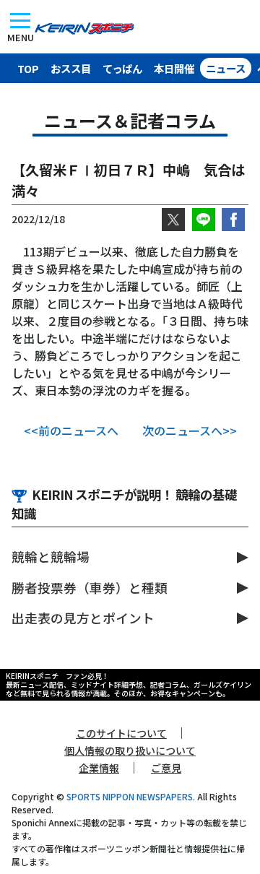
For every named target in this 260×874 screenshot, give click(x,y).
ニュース (226, 68)
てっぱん (122, 68)
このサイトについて (121, 733)
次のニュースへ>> (189, 430)
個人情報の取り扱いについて (130, 750)
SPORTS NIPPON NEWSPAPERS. (130, 796)
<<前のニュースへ (71, 430)
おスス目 (71, 68)
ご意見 (166, 768)
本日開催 (174, 68)
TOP (28, 68)
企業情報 (99, 768)
